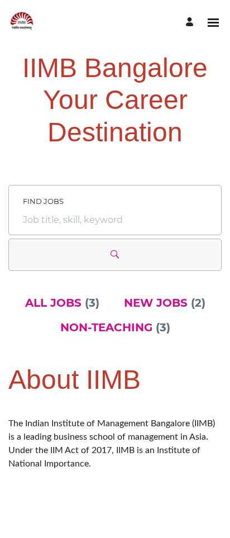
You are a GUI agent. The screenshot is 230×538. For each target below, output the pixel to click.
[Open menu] (213, 23)
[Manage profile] (191, 22)
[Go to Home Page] (22, 22)
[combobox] (115, 220)
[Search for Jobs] (115, 255)
